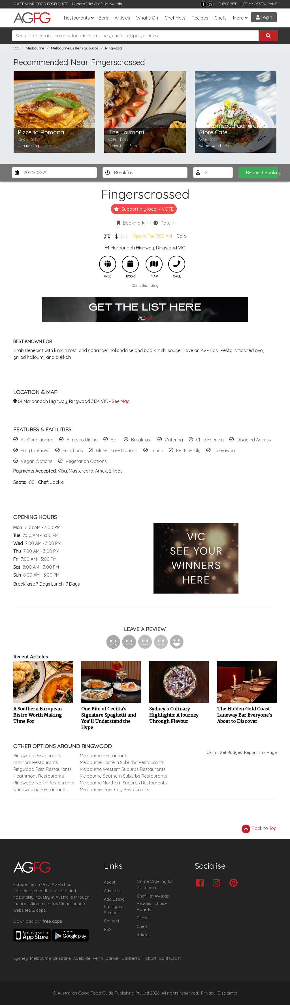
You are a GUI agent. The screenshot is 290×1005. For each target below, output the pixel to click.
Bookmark (133, 223)
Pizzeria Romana (41, 132)
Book (130, 264)
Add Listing (114, 899)
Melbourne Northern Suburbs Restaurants (123, 783)
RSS (108, 929)
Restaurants (77, 18)
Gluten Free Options (117, 450)
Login (266, 17)
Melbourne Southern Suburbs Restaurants (123, 776)
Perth (98, 958)
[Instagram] (211, 4)
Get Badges (230, 752)
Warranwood (210, 145)
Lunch (157, 450)
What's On (147, 18)
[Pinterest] (235, 883)
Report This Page (260, 752)
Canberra (130, 958)
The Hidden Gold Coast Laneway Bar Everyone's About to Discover (244, 715)
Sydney (20, 958)
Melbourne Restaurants (104, 755)
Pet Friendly (188, 450)
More (238, 18)
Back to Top (264, 828)
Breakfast (141, 440)
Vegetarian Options (86, 461)
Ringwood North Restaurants (43, 783)
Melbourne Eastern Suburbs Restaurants (122, 762)
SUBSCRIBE (227, 3)
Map (154, 264)
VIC (16, 48)
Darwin (112, 958)
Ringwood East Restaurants (42, 769)
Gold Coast (170, 958)
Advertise (112, 890)
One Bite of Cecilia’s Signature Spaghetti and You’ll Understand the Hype (108, 718)
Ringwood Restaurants (37, 755)
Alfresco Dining (82, 440)
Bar (114, 440)
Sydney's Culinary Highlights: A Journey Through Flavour (174, 715)
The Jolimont (126, 132)
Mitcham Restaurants (35, 762)
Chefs (220, 18)
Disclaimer (228, 993)
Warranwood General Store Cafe (228, 128)
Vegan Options (36, 461)
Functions (73, 450)
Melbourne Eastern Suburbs (74, 48)
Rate (164, 223)
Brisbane (62, 958)
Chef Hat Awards (108, 3)
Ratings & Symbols (113, 909)
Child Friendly (210, 440)
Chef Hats (175, 18)
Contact (111, 921)
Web (107, 264)
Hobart (149, 958)
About (109, 882)
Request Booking (262, 172)
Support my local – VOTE (147, 209)
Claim (211, 752)
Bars (103, 18)
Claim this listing (145, 285)
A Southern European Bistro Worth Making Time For (37, 715)
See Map (121, 401)
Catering (174, 440)
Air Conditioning (37, 440)
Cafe (181, 236)
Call (176, 264)
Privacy (208, 993)
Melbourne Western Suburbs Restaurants (123, 769)
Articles (122, 18)
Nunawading (28, 145)
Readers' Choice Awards (152, 906)
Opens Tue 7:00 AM (152, 236)
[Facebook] (203, 4)
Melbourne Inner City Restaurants (114, 789)
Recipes (200, 18)
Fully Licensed (35, 450)
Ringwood (113, 48)
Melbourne (35, 48)
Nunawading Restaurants (40, 789)
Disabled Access (254, 440)
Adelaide (81, 958)
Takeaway (224, 450)
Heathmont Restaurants (38, 776)
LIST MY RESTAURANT (258, 3)
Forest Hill (116, 145)
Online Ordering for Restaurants (155, 884)
